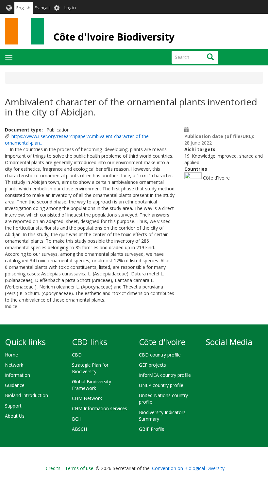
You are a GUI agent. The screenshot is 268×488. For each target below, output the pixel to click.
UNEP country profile (161, 385)
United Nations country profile (163, 398)
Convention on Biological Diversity (188, 468)
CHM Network (87, 398)
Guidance (15, 385)
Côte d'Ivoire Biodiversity (114, 37)
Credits (53, 468)
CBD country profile (160, 355)
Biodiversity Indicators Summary (162, 415)
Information (17, 375)
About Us (15, 416)
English (23, 7)
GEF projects (152, 365)
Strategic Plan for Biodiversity (90, 368)
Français (43, 7)
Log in (70, 7)
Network (14, 365)
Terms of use (79, 468)
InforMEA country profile (165, 375)
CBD (77, 355)
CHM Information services (99, 408)
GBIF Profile (151, 429)
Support (13, 406)
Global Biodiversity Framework (91, 384)
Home (11, 355)
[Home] (24, 31)
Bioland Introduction (26, 395)
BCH (76, 419)
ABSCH (79, 429)
